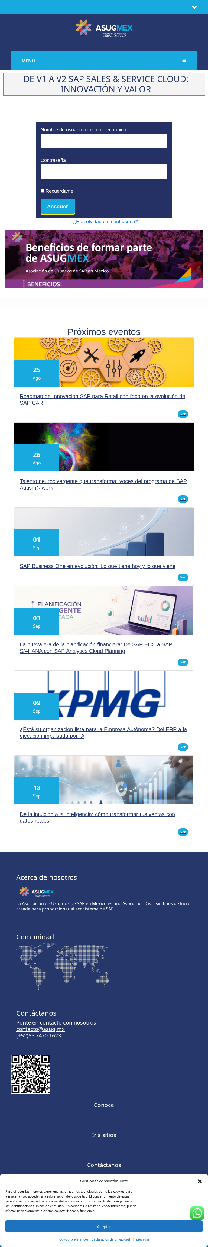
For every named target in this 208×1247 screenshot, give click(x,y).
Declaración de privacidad (110, 1239)
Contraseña (53, 160)
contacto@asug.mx (40, 1029)
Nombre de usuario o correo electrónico (83, 129)
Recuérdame (58, 191)
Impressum (141, 1239)
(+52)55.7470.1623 (38, 1035)
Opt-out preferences (74, 1239)
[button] (200, 1180)
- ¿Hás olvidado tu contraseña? (104, 221)
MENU (28, 61)
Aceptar (104, 1226)
